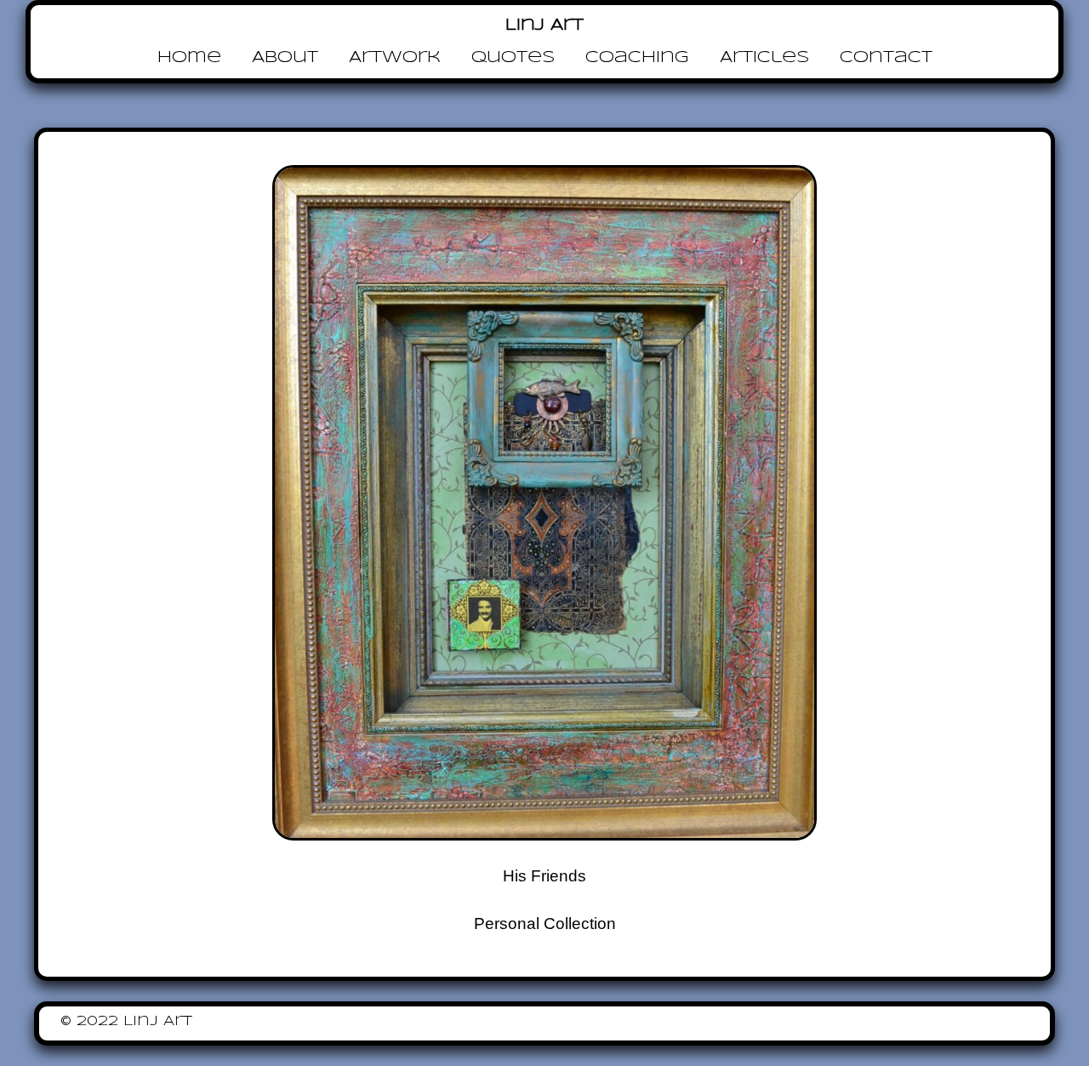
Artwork (395, 58)
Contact (886, 58)
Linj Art (544, 25)
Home (189, 58)
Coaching (637, 58)
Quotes (513, 58)
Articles (764, 58)
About (285, 58)
